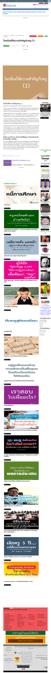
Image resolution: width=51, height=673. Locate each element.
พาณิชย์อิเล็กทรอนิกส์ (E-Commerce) (45, 255)
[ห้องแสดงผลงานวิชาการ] (34, 12)
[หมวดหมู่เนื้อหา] (27, 12)
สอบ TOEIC (42, 324)
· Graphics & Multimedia (9, 619)
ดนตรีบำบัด (45, 281)
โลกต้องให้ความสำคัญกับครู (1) (17, 164)
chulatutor (41, 333)
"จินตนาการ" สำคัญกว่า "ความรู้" (45, 268)
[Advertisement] (25, 25)
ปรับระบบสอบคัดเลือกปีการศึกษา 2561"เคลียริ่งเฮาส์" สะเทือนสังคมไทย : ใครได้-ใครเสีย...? (45, 114)
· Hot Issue (6, 625)
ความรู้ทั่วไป (12, 35)
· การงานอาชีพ (19, 626)
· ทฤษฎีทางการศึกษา (40, 614)
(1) (34, 164)
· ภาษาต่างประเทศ (20, 619)
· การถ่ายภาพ (6, 623)
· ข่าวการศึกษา (30, 614)
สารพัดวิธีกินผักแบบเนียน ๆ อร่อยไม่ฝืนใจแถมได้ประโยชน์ (45, 295)
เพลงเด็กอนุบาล (42, 334)
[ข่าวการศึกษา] (10, 12)
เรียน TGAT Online (43, 330)
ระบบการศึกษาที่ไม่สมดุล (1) (45, 164)
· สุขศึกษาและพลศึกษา (21, 622)
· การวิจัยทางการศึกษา (41, 617)
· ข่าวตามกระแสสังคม (32, 616)
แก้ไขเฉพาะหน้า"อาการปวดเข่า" (45, 243)
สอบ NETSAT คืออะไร (43, 321)
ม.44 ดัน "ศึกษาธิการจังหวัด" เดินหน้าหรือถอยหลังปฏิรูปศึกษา (45, 214)
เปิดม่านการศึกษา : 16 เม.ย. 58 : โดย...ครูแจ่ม (45, 189)
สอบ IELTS (41, 323)
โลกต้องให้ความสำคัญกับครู (28, 164)
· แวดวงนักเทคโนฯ (7, 629)
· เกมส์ (29, 622)
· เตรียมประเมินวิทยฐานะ (41, 622)
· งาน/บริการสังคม (31, 617)
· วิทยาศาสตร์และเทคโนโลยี (21, 617)
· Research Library (8, 626)
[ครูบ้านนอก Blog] (15, 12)
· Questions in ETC (8, 628)
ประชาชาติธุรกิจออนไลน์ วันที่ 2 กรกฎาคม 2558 (12, 155)
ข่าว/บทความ (40, 36)
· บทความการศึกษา (40, 616)
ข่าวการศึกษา (5, 35)
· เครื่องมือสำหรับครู (40, 625)
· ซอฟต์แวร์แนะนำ (7, 622)
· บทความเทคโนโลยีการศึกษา (9, 616)
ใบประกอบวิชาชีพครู (43, 320)
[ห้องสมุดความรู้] (20, 12)
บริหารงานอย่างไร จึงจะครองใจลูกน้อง (45, 202)
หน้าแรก (46, 36)
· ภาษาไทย (18, 620)
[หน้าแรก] (5, 12)
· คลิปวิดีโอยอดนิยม (31, 619)
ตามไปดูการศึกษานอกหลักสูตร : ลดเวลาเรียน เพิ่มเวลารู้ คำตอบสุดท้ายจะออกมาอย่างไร (45, 176)
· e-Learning (6, 617)
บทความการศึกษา (33, 36)
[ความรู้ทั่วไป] (5, 13)
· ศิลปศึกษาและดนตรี (20, 625)
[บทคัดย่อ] (40, 12)
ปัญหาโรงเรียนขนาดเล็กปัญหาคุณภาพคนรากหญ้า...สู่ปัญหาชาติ (45, 226)
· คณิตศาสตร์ (19, 616)
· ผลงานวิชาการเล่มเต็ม (41, 624)
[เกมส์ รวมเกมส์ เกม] (44, 12)
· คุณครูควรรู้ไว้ (39, 621)
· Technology (6, 614)
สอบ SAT (41, 326)
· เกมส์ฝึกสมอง (30, 624)
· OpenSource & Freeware (9, 620)
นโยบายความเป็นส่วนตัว (39, 1)
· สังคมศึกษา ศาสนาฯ (20, 623)
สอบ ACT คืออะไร (42, 331)
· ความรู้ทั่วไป (19, 614)
